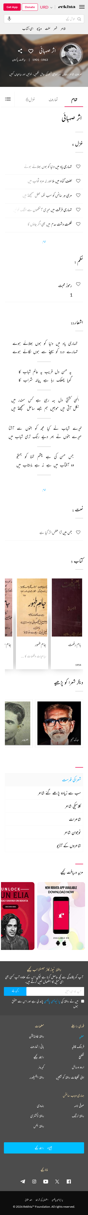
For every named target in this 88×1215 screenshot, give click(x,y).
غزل (30, 99)
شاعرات (75, 819)
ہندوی (40, 1106)
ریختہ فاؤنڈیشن (36, 1036)
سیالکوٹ (22, 59)
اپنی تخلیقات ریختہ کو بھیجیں (70, 1077)
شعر (55, 28)
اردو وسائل (78, 1067)
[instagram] (34, 1181)
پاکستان (15, 59)
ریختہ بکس (38, 1126)
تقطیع (81, 1057)
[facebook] (69, 1181)
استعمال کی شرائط (42, 1199)
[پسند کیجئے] (30, 50)
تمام (74, 99)
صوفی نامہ (79, 1106)
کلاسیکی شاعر (73, 806)
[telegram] (23, 1181)
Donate (30, 7)
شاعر (63, 28)
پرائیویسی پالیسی (52, 1001)
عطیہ (81, 1036)
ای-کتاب (27, 28)
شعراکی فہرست (71, 780)
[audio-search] (9, 18)
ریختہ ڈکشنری (37, 1116)
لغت (47, 28)
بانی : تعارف (37, 1047)
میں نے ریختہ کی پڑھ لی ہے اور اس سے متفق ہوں (45, 1003)
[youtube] (46, 1181)
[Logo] (66, 7)
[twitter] (57, 1181)
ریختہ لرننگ (78, 1116)
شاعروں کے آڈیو (69, 845)
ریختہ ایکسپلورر (37, 1077)
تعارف (53, 99)
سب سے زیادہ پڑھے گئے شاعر (59, 793)
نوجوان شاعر (72, 832)
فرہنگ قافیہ (78, 1047)
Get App (12, 7)
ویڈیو (39, 28)
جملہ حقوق (28, 1199)
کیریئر (41, 1067)
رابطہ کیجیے (38, 1057)
